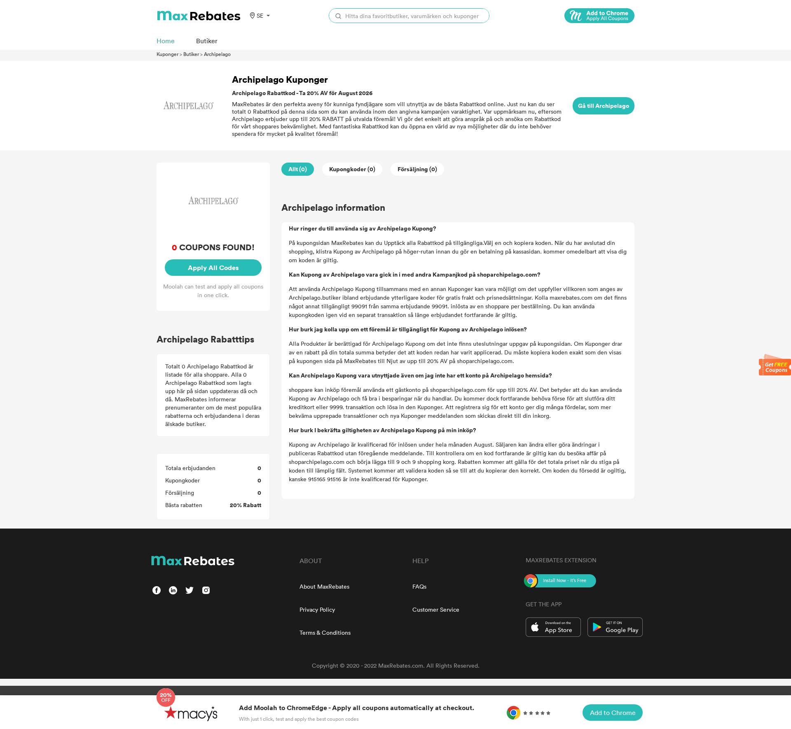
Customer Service (435, 609)
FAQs (419, 586)
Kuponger (167, 54)
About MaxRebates (324, 586)
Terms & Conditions (325, 632)
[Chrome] (599, 15)
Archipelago (217, 54)
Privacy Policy (317, 609)
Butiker (191, 54)
